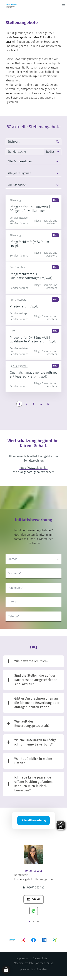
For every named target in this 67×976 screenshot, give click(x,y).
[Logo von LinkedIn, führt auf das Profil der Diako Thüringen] (44, 940)
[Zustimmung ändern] (6, 970)
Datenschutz (40, 958)
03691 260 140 (35, 887)
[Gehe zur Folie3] (38, 921)
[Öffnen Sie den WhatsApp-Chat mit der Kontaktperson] (33, 911)
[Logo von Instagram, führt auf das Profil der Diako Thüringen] (23, 940)
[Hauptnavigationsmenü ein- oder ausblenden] (63, 5)
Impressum (22, 958)
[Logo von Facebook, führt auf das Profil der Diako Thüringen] (33, 940)
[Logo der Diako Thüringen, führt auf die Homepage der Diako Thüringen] (12, 940)
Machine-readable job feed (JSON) (33, 963)
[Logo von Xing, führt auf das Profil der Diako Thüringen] (55, 940)
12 (47, 403)
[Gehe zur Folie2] (33, 921)
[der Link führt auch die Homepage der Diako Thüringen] (17, 5)
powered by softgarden (33, 969)
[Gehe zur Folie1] (29, 921)
